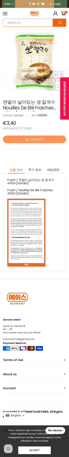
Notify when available (65, 98)
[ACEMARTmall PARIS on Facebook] (29, 3)
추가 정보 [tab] (34, 170)
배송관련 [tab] (53, 170)
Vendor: (8, 115)
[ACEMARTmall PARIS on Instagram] (38, 3)
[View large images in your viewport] (59, 86)
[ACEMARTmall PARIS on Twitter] (33, 3)
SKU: (35, 115)
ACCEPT (34, 450)
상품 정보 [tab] (16, 170)
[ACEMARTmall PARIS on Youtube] (42, 3)
